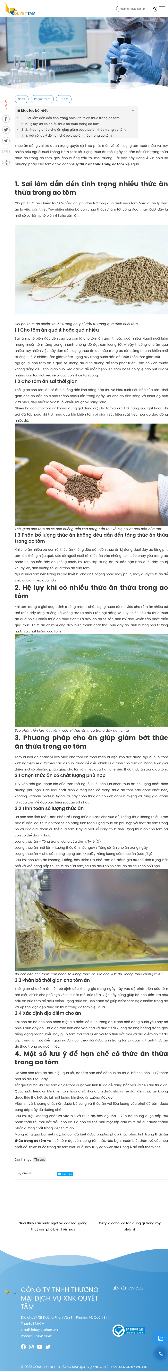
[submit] (154, 9)
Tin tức (63, 99)
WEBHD (141, 1366)
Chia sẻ (26, 1173)
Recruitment (42, 99)
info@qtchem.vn (44, 1329)
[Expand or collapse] (133, 110)
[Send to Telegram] (6, 141)
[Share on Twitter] (6, 130)
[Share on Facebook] (6, 119)
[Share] (6, 162)
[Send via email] (6, 151)
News (21, 99)
